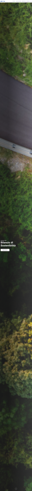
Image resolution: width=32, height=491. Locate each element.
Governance (28, 1)
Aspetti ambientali (18, 1)
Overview (14, 1)
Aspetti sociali (24, 1)
